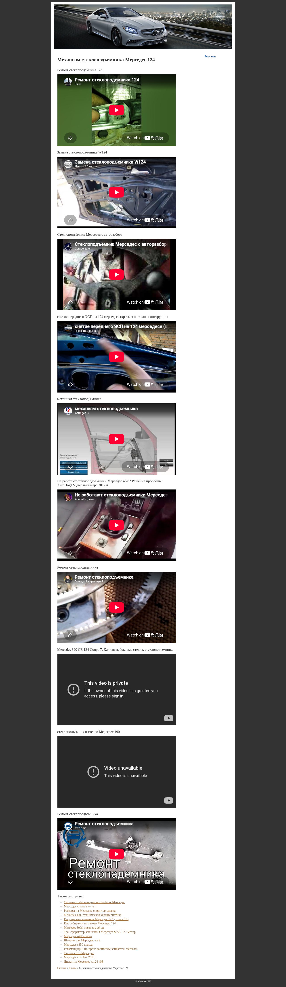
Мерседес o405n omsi (78, 936)
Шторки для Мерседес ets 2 (82, 940)
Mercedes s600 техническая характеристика (92, 915)
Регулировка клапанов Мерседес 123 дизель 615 (96, 919)
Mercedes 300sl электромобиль (84, 927)
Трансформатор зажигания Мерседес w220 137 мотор (100, 932)
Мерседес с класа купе (79, 906)
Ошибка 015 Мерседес (79, 953)
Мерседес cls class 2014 (79, 957)
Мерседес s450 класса (78, 944)
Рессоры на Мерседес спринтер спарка (90, 910)
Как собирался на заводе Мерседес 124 (90, 923)
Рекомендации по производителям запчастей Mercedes (100, 949)
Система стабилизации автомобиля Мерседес (94, 902)
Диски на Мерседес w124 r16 (83, 961)
